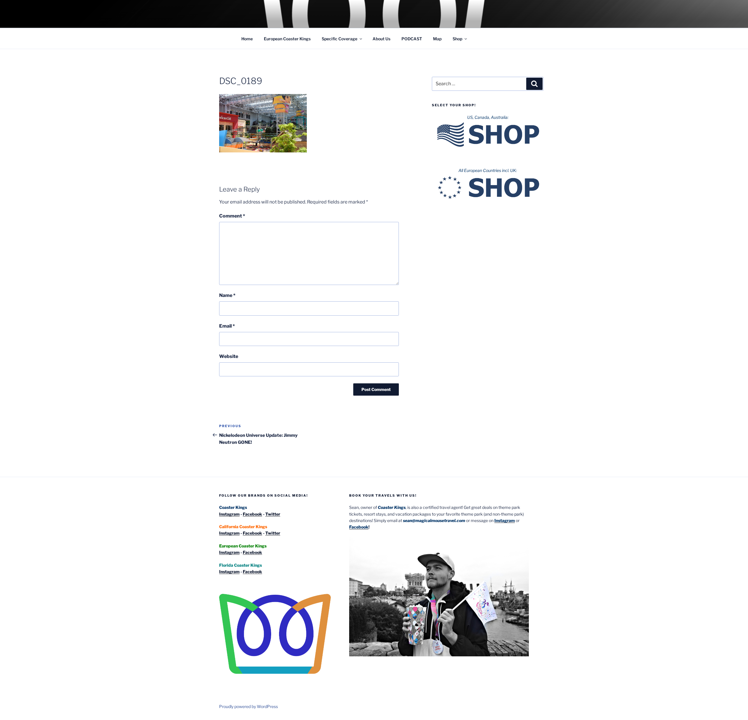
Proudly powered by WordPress (248, 706)
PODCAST (411, 38)
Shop (457, 38)
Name (227, 295)
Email (227, 326)
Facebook (252, 514)
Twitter (272, 514)
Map (437, 38)
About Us (381, 38)
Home (247, 38)
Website (228, 356)
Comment (232, 216)
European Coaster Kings (287, 38)
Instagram (229, 514)
